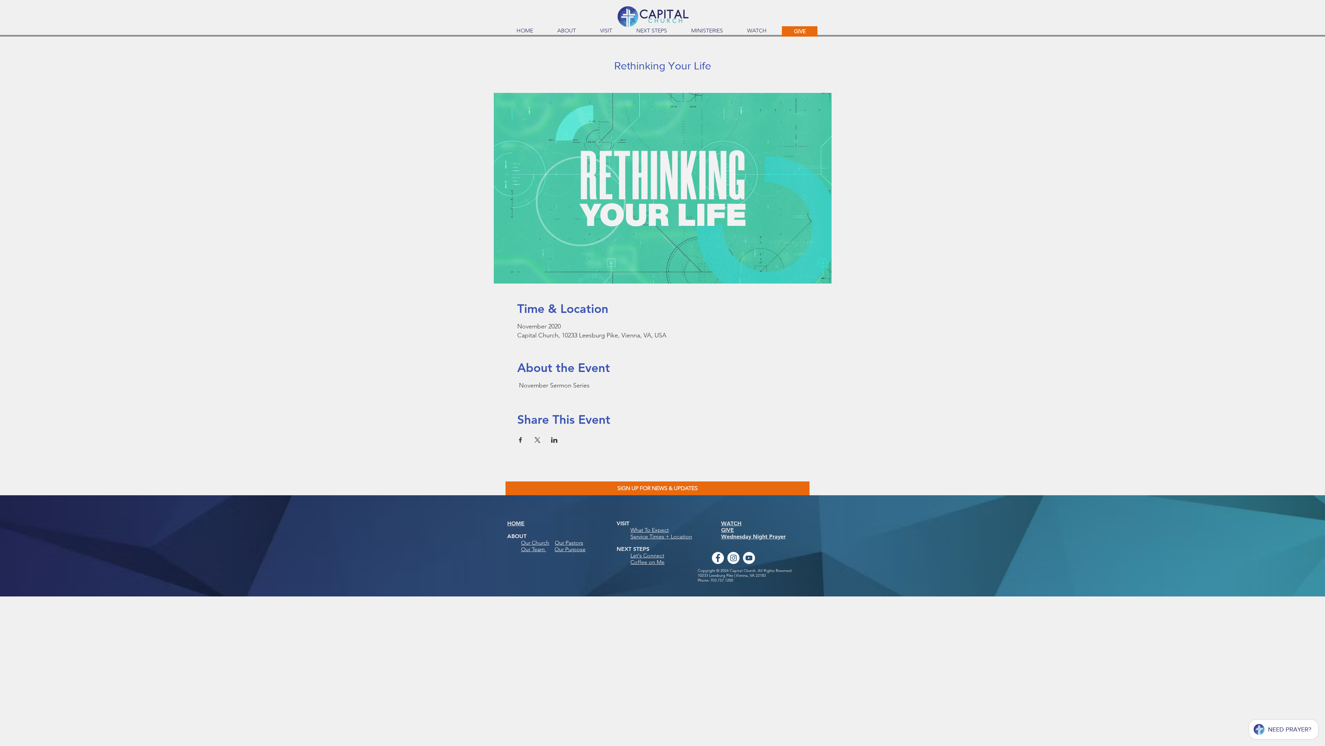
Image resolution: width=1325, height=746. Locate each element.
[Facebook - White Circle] (718, 558)
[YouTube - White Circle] (749, 558)
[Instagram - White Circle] (733, 558)
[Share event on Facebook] (520, 440)
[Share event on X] (537, 440)
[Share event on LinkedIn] (554, 440)
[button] (566, 31)
